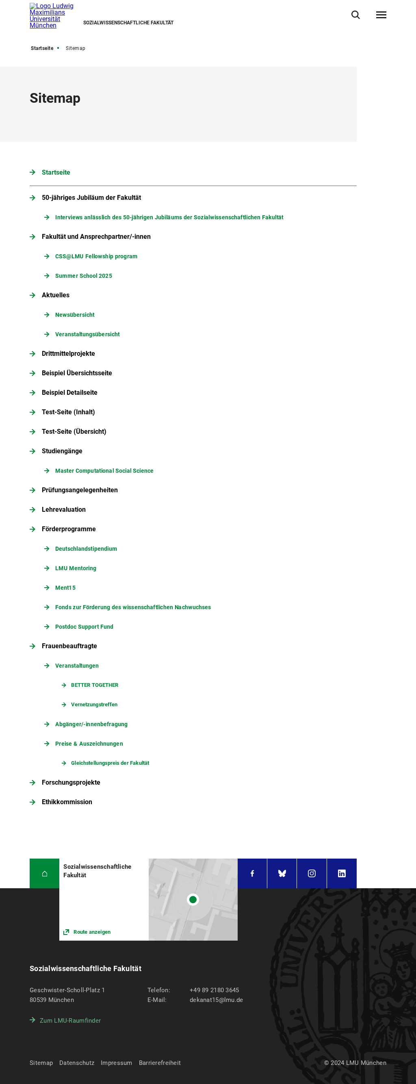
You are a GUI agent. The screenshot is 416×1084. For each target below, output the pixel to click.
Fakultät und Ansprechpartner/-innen (96, 236)
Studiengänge (62, 451)
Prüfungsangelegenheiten (80, 490)
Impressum (116, 1063)
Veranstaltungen (77, 665)
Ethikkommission (67, 802)
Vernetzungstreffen (95, 704)
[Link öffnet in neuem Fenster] (148, 899)
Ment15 (65, 587)
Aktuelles (55, 295)
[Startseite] (44, 873)
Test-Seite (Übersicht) (74, 431)
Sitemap (41, 1063)
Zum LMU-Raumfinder (70, 1020)
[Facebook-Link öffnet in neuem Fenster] (252, 873)
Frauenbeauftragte (69, 646)
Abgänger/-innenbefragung (91, 724)
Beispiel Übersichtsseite (77, 373)
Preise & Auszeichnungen (89, 743)
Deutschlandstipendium (86, 548)
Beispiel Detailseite (70, 392)
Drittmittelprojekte (68, 353)
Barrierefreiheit (160, 1063)
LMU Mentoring (75, 568)
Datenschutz (76, 1063)
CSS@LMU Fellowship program (96, 256)
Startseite (42, 48)
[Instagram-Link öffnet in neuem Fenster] (311, 873)
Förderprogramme (69, 529)
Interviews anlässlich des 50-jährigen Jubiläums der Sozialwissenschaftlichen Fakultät (169, 217)
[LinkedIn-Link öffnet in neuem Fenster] (342, 873)
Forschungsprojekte (71, 782)
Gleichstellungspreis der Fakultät (111, 763)
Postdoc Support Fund (84, 626)
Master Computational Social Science (104, 470)
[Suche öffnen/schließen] (355, 15)
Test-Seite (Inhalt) (68, 412)
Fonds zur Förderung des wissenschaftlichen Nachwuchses (133, 607)
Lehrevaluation (64, 509)
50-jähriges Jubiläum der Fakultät (91, 197)
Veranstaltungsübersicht (87, 334)
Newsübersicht (74, 314)
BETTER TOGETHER (95, 685)
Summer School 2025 (83, 275)
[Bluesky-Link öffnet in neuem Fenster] (282, 873)
